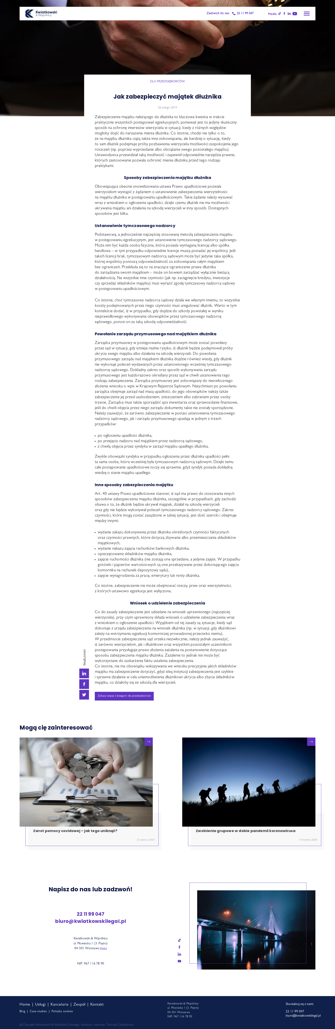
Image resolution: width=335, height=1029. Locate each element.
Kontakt (97, 1005)
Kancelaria (60, 1005)
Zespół (79, 1005)
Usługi (40, 1005)
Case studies (38, 1011)
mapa (103, 948)
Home (25, 1005)
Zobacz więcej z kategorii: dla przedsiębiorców (124, 696)
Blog (22, 1011)
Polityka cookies (62, 1011)
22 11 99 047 (245, 13)
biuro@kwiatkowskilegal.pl (90, 921)
